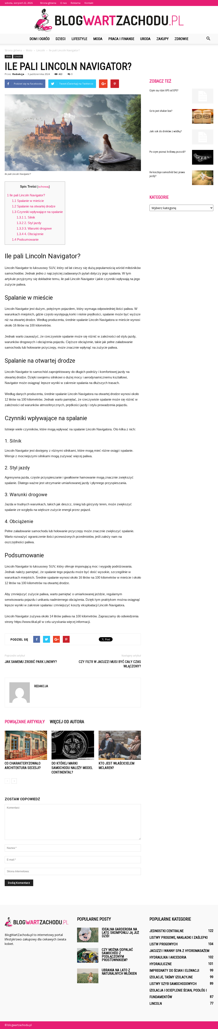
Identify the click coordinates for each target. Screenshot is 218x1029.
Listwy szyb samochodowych (172, 984)
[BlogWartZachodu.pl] (109, 20)
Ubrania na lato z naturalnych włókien (119, 972)
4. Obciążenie (30, 234)
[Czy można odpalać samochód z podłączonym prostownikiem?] (87, 955)
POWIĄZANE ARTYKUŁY (25, 721)
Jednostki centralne (166, 931)
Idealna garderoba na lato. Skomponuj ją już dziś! (120, 932)
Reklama (75, 2)
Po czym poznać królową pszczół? (167, 151)
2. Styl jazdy (29, 223)
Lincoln (18, 56)
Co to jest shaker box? (160, 110)
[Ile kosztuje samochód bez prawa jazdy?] (202, 177)
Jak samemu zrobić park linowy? (31, 662)
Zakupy (162, 39)
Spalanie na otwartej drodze (33, 206)
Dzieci (61, 39)
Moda (97, 39)
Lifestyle (79, 39)
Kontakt (89, 2)
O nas (63, 2)
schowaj (43, 186)
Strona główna (48, 2)
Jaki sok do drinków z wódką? (165, 131)
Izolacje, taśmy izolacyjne (171, 977)
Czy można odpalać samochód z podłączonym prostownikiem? (117, 955)
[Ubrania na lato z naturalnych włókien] (87, 976)
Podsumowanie (25, 239)
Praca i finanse (121, 39)
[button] (208, 39)
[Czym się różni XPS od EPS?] (202, 96)
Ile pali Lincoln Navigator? (26, 195)
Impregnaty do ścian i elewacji (174, 971)
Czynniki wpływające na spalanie (37, 212)
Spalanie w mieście (28, 201)
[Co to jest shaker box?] (202, 116)
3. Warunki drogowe (34, 228)
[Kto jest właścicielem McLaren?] (120, 745)
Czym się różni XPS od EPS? (163, 90)
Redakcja (18, 74)
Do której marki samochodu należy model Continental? (72, 767)
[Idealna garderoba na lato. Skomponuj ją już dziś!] (87, 935)
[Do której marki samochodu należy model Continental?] (73, 745)
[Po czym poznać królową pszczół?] (202, 157)
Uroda (145, 39)
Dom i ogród (40, 39)
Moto (8, 56)
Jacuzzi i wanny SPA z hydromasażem (179, 951)
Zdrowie (181, 39)
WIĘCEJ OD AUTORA (67, 721)
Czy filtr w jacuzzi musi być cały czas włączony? (110, 664)
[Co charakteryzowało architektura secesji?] (26, 745)
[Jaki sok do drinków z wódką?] (202, 136)
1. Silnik (26, 217)
